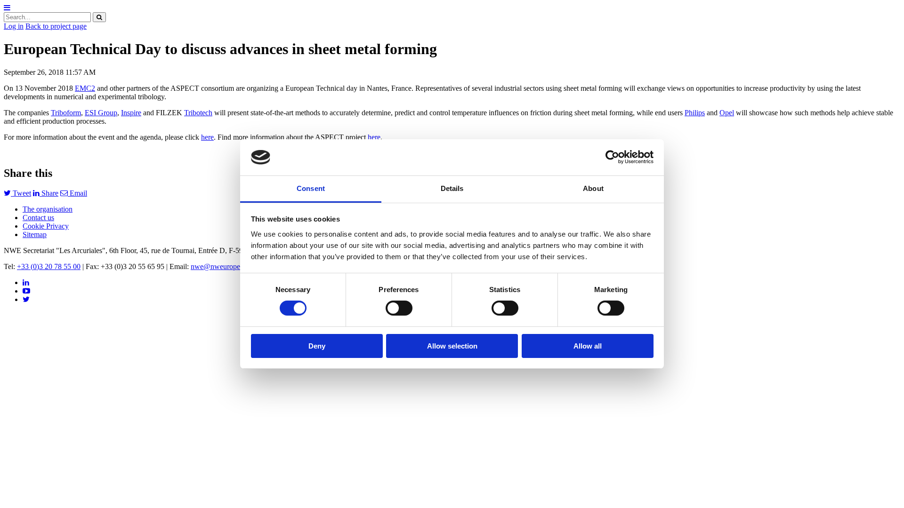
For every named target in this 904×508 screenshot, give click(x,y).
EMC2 (85, 88)
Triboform (66, 113)
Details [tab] (452, 188)
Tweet (21, 193)
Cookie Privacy (46, 226)
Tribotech (198, 113)
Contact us (38, 218)
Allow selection (452, 346)
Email (77, 193)
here (207, 137)
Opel (726, 113)
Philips (695, 113)
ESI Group (101, 113)
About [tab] (593, 188)
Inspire (131, 113)
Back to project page (56, 26)
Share (49, 193)
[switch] (399, 308)
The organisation (48, 209)
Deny (316, 346)
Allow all (587, 346)
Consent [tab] (311, 188)
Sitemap (35, 234)
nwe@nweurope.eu (220, 266)
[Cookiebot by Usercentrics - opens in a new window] (612, 157)
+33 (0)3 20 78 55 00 (49, 266)
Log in (14, 26)
